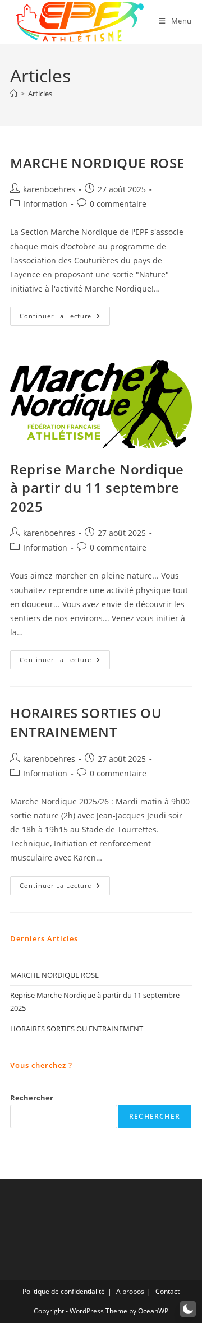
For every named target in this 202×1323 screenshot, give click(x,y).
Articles (40, 94)
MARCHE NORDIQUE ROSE (97, 163)
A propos (130, 1291)
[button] (188, 1309)
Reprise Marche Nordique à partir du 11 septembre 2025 (97, 488)
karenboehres (49, 189)
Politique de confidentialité (63, 1291)
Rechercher (31, 1098)
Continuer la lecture (65, 318)
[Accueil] (13, 94)
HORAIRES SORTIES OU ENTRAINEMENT (86, 722)
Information (45, 203)
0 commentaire (118, 203)
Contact (167, 1291)
